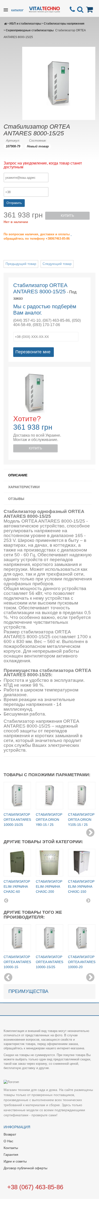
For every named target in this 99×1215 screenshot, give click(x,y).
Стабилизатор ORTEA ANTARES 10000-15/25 (17, 820)
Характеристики (24, 487)
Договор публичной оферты (25, 1168)
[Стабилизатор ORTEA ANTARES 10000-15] (17, 938)
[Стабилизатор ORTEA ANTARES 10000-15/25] (17, 795)
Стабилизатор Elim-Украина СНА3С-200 (49, 886)
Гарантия (11, 1154)
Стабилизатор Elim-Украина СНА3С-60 (17, 886)
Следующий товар (57, 264)
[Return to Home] (5, 23)
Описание (17, 475)
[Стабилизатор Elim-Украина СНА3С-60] (17, 862)
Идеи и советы (15, 1161)
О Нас (8, 1141)
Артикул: (13, 140)
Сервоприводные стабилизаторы (30, 30)
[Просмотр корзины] (90, 9)
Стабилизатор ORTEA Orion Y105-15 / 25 (81, 820)
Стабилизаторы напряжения (64, 23)
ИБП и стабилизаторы (25, 23)
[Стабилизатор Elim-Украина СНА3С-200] (49, 862)
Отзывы (16, 499)
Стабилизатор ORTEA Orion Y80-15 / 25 (49, 820)
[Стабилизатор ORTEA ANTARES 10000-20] (81, 938)
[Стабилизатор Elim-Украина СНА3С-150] (81, 862)
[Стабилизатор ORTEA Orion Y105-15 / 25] (81, 795)
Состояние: (38, 140)
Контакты (11, 1148)
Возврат (10, 1134)
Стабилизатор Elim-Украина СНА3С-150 (81, 886)
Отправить (14, 203)
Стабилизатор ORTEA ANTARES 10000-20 (81, 962)
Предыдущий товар (21, 264)
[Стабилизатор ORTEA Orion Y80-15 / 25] (49, 795)
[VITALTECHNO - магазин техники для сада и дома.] (44, 9)
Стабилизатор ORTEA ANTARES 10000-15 (17, 962)
